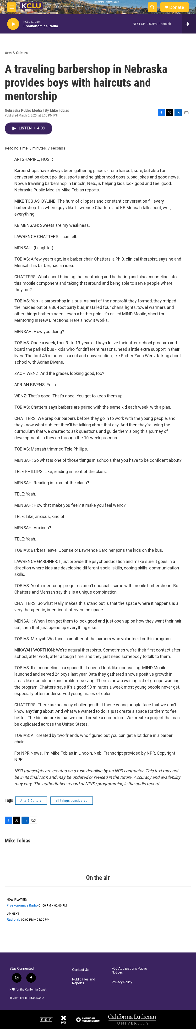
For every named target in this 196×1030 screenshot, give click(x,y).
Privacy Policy (122, 982)
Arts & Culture (16, 52)
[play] (13, 24)
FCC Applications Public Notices (129, 970)
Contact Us (80, 970)
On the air (98, 877)
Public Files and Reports (83, 981)
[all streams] (189, 23)
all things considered (71, 800)
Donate (176, 7)
